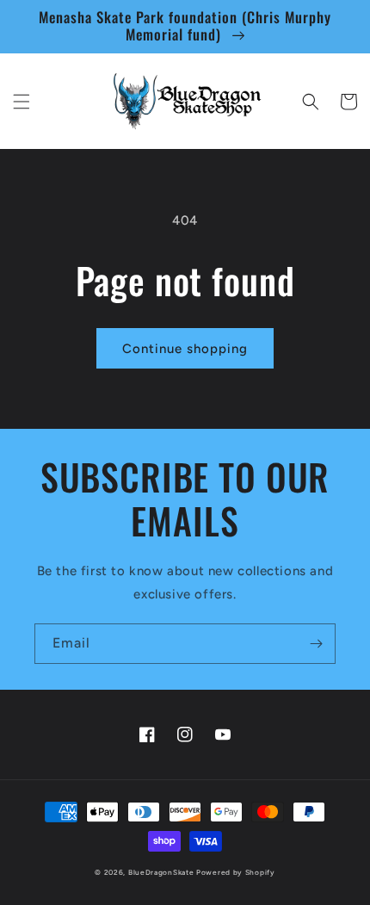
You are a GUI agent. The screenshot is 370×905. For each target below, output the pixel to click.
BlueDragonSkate (161, 872)
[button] (21, 102)
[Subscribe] (316, 643)
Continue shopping (185, 348)
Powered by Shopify (235, 872)
